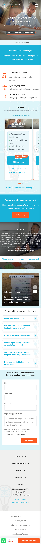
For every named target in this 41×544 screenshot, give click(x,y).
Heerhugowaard (19, 463)
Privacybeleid (25, 429)
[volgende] (36, 150)
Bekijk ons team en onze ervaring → (20, 188)
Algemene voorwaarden (20, 525)
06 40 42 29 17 (20, 499)
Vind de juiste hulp (29, 541)
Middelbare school (22, 43)
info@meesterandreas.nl (20, 502)
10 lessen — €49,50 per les (18, 174)
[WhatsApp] (3, 540)
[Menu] (36, 5)
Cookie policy (20, 530)
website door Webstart (20, 534)
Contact (20, 484)
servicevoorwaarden (9, 431)
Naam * (7, 383)
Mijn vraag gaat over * (13, 414)
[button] (35, 287)
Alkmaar (19, 456)
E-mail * (7, 404)
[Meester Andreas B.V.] (12, 5)
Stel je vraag (20, 215)
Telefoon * (8, 393)
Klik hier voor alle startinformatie (20, 33)
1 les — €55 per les (18, 168)
